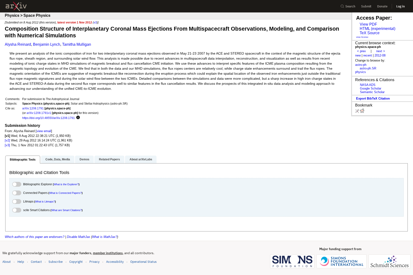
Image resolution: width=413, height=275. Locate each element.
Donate (382, 6)
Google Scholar (370, 88)
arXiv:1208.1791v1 (39, 112)
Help (20, 262)
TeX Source (370, 33)
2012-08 (380, 55)
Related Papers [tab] (109, 159)
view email (44, 131)
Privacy (94, 262)
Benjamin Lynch (46, 44)
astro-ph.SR (368, 68)
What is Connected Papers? (65, 192)
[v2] (7, 140)
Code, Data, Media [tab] (57, 159)
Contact (36, 262)
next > (380, 51)
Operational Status (143, 261)
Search (350, 6)
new (358, 55)
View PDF (368, 24)
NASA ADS (367, 85)
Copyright (76, 262)
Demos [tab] (84, 159)
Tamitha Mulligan (76, 44)
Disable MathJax (78, 237)
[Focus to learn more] (77, 118)
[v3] (7, 145)
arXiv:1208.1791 (33, 108)
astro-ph (360, 65)
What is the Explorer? (66, 184)
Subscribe (56, 262)
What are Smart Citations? (66, 210)
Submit (366, 6)
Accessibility (115, 262)
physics (360, 72)
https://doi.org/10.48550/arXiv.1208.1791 (48, 117)
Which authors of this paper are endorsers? (34, 237)
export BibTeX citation (373, 98)
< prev (361, 51)
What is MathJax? (104, 237)
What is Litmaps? (45, 201)
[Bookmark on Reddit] (362, 112)
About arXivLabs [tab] (141, 159)
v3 (95, 22)
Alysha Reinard (18, 44)
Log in (400, 6)
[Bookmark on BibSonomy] (357, 112)
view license (362, 37)
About (6, 262)
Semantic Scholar (372, 92)
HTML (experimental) (377, 29)
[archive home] (16, 6)
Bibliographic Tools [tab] (23, 159)
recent (367, 55)
